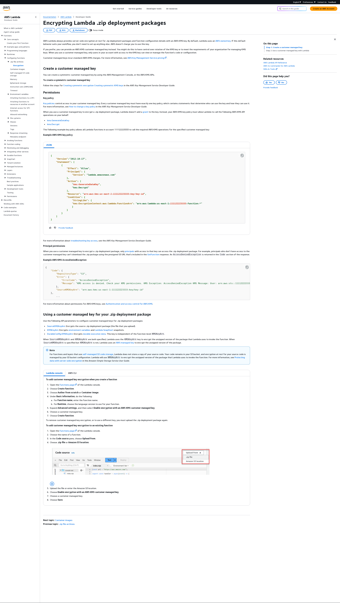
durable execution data (94, 333)
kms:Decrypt (53, 124)
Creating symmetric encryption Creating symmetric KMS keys (93, 85)
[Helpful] (50, 228)
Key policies (49, 103)
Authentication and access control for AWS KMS (129, 303)
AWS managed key (125, 342)
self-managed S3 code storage (98, 354)
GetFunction (153, 254)
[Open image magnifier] (52, 484)
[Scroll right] (179, 9)
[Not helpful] (55, 228)
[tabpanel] (146, 191)
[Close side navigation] (36, 17)
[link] (83, 17)
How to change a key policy (82, 106)
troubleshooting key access (84, 240)
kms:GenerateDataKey (58, 120)
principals (129, 251)
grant (145, 112)
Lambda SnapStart (104, 330)
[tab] (49, 145)
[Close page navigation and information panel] (335, 39)
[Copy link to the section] (41, 68)
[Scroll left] (110, 9)
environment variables (79, 330)
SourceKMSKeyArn (56, 326)
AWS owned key (223, 40)
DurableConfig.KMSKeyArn (60, 333)
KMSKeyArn (52, 330)
